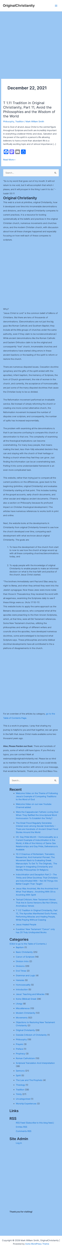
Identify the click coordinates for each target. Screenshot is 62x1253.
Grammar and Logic (25, 975)
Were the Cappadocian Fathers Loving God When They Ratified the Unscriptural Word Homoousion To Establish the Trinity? (37, 815)
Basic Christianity (24, 952)
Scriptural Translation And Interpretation (35, 1063)
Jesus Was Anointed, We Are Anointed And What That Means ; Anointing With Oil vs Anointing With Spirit (37, 891)
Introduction (22, 989)
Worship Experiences (26, 1103)
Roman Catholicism (25, 1058)
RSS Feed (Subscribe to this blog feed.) (35, 1122)
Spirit (18, 1075)
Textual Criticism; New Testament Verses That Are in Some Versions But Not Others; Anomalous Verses (37, 902)
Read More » (9, 159)
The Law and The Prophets (29, 1080)
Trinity (19, 1094)
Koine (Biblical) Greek (26, 999)
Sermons (20, 1070)
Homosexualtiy (23, 985)
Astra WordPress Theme (37, 1244)
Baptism (20, 947)
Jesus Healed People (26, 924)
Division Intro (22, 961)
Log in (19, 1143)
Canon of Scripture (25, 957)
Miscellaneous (23, 1008)
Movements (22, 1017)
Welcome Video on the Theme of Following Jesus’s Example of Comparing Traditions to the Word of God (37, 796)
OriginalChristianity (19, 5)
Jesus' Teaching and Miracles (30, 994)
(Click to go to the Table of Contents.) (28, 944)
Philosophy (8, 121)
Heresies (20, 980)
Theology (20, 1085)
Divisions (20, 966)
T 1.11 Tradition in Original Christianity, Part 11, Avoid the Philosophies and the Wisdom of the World (29, 109)
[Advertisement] (31, 43)
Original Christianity (25, 1030)
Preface (19, 1049)
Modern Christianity (25, 1013)
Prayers (19, 1044)
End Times (21, 971)
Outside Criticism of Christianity (31, 1035)
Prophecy (20, 1053)
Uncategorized (23, 1099)
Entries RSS (21, 1127)
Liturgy (19, 1003)
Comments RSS (23, 1131)
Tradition (19, 121)
